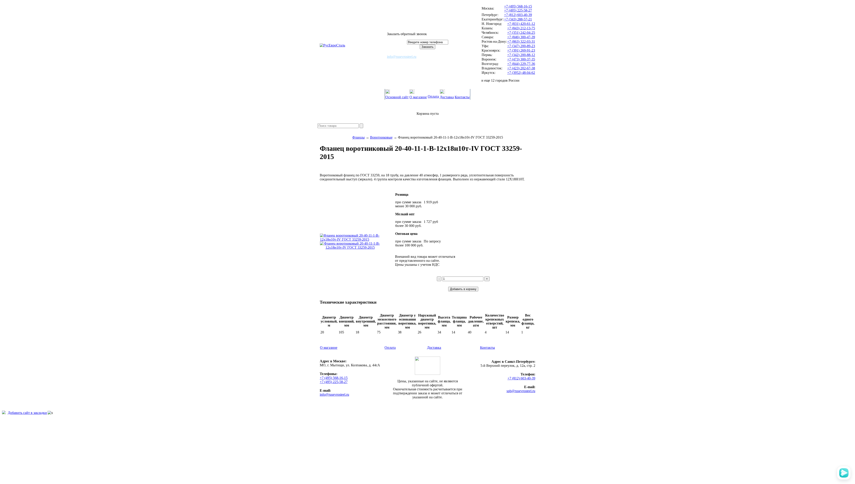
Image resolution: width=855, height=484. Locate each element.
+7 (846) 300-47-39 (521, 37)
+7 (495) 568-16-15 (518, 6)
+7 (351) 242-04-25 (521, 32)
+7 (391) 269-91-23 (521, 50)
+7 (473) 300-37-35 (521, 59)
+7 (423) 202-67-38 (521, 68)
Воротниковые (381, 137)
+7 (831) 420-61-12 (521, 24)
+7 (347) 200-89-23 (521, 46)
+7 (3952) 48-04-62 (521, 73)
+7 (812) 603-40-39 (518, 15)
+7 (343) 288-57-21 (518, 19)
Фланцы (358, 137)
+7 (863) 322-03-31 (521, 41)
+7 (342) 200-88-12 (521, 55)
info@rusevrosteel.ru (401, 56)
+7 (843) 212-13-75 (521, 28)
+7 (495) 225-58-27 (518, 10)
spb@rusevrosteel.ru (521, 391)
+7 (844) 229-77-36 (521, 64)
